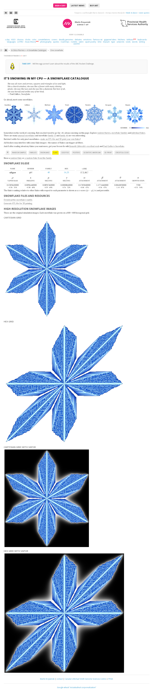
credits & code (122, 152)
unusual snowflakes (26, 135)
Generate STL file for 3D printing (18, 203)
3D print (108, 152)
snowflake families (119, 133)
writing (142, 42)
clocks (27, 39)
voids (128, 42)
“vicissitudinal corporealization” (82, 687)
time (99, 42)
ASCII (13, 39)
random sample (19, 152)
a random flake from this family (38, 158)
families (33, 152)
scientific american (92, 152)
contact (59, 679)
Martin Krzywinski (47, 679)
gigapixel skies (110, 39)
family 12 (52, 135)
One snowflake (56, 50)
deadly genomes (66, 39)
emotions (87, 39)
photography (45, 42)
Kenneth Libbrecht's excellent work (84, 146)
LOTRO (20, 42)
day (7, 39)
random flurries (104, 133)
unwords (120, 42)
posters (76, 152)
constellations (44, 39)
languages (11, 42)
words (134, 42)
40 (49, 172)
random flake (16, 158)
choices (20, 39)
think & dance (131, 13)
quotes (56, 42)
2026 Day (60, 5)
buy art (94, 5)
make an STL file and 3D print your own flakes (60, 139)
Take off (26, 63)
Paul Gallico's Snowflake (113, 146)
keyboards (142, 39)
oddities (65, 152)
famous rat (97, 39)
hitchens (121, 39)
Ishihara (130, 39)
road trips (65, 42)
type (113, 42)
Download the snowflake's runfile (18, 199)
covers (54, 39)
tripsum (106, 42)
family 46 (64, 135)
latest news (77, 5)
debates (78, 39)
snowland (44, 152)
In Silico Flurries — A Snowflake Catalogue (28, 50)
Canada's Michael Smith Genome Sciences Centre (85, 679)
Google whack (63, 687)
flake (55, 152)
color (34, 39)
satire (81, 42)
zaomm (76, 43)
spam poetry (90, 42)
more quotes (144, 13)
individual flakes (138, 133)
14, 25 (66, 172)
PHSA (110, 679)
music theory (30, 42)
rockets (74, 42)
